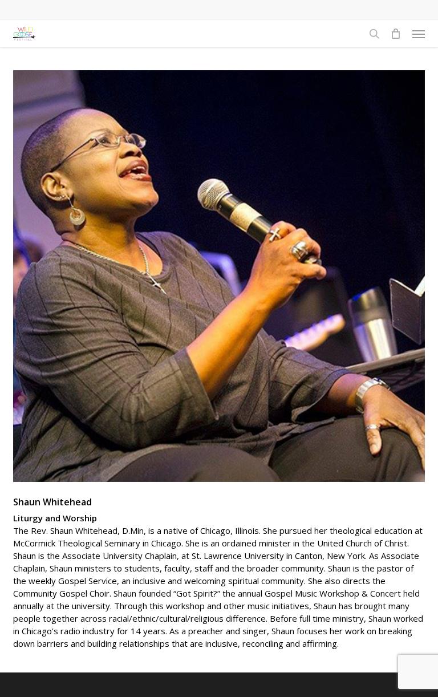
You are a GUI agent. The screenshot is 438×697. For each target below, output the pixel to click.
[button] (418, 33)
